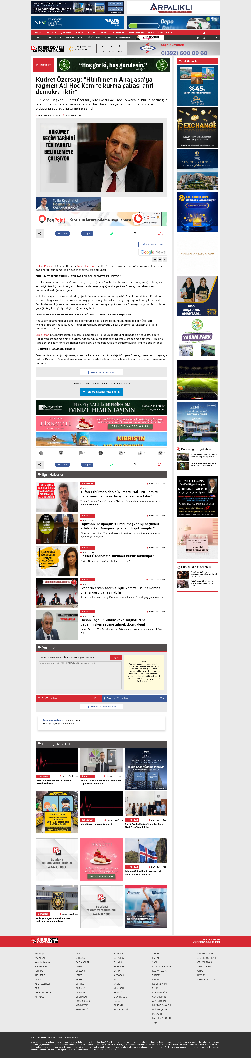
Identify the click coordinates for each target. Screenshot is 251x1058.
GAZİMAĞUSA (82, 962)
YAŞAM (155, 1022)
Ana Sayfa (39, 953)
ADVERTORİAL (159, 1001)
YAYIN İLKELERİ (204, 966)
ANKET (151, 32)
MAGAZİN (157, 1014)
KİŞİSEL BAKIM (159, 983)
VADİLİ (117, 983)
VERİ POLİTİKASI (204, 962)
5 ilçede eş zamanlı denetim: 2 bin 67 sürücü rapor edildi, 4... (203, 464)
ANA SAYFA (38, 32)
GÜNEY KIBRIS (159, 996)
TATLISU (118, 979)
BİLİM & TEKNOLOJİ (161, 1005)
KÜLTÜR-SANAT (94, 37)
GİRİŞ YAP (116, 657)
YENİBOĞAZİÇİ (121, 1009)
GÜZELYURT (81, 970)
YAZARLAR (51, 32)
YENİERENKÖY (83, 1009)
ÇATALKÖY (119, 958)
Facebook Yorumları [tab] (117, 698)
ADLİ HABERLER (117, 32)
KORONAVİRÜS (159, 992)
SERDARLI (119, 1005)
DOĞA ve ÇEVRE (159, 1009)
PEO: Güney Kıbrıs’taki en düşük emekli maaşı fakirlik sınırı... (202, 583)
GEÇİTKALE (119, 988)
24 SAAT (36, 37)
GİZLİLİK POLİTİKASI (206, 958)
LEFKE (79, 975)
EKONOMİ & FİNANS (74, 37)
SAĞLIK (58, 37)
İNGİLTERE (92, 32)
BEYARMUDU (120, 996)
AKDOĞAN (119, 975)
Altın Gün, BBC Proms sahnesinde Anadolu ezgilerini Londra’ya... (204, 574)
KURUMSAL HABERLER (208, 953)
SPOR (155, 988)
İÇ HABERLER (65, 32)
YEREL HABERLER (136, 32)
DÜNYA (104, 32)
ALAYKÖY (80, 992)
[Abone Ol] (152, 252)
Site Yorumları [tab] (49, 698)
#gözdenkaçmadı (123, 37)
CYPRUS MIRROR (165, 32)
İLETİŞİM (201, 975)
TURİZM (108, 37)
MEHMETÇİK (82, 1005)
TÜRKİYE (79, 32)
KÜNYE (200, 970)
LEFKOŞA (80, 958)
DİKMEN (118, 962)
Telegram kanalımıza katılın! (103, 392)
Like (64, 233)
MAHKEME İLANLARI (162, 1018)
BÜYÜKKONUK (83, 1001)
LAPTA (117, 970)
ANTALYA (39, 996)
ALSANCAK (119, 953)
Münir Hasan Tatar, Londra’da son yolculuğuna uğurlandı (204, 455)
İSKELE (79, 966)
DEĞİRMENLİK (82, 996)
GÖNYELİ (80, 983)
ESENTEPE (119, 966)
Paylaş (87, 233)
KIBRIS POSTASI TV (206, 979)
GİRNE (79, 953)
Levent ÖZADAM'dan (151, 37)
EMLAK (155, 979)
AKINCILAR (81, 988)
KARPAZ (80, 979)
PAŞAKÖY (118, 992)
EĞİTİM (48, 37)
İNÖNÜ (117, 1001)
